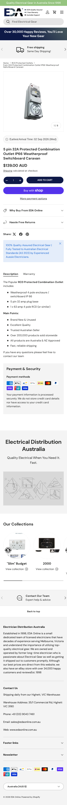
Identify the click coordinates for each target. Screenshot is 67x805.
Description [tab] (10, 274)
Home (6, 63)
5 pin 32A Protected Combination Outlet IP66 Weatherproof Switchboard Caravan (31, 66)
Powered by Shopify (30, 797)
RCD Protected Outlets (22, 63)
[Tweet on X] (14, 234)
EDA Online (16, 797)
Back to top (33, 611)
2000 (47, 564)
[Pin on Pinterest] (27, 234)
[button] (54, 12)
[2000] (47, 545)
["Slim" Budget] (16, 545)
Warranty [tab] (29, 274)
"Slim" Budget (17, 564)
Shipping (7, 170)
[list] (33, 101)
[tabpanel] (33, 319)
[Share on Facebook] (21, 234)
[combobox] (33, 21)
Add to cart (44, 180)
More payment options (33, 198)
